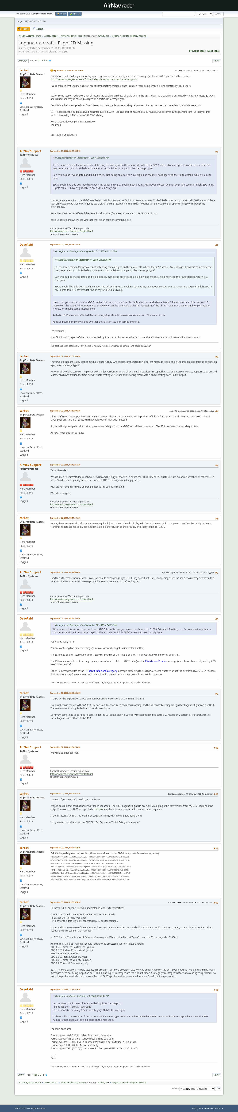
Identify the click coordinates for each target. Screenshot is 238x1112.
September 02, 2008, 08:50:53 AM (65, 693)
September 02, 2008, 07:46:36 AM (65, 464)
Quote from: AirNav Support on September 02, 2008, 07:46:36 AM (86, 625)
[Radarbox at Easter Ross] (21, 102)
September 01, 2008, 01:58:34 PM (68, 70)
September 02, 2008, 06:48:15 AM (65, 244)
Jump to (174, 1088)
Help (194, 1108)
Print (217, 60)
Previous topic (197, 50)
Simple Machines (38, 1108)
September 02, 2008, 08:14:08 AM (65, 572)
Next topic (213, 50)
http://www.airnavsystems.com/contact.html (71, 231)
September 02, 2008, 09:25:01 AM (65, 793)
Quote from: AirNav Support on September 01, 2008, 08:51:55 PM (86, 251)
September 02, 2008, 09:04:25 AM (65, 747)
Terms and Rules (205, 1108)
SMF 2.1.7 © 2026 (22, 1108)
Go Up (21, 1074)
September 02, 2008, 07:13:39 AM (65, 410)
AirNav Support (30, 151)
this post (99, 809)
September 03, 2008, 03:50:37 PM (65, 902)
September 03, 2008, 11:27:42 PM (65, 989)
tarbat (24, 70)
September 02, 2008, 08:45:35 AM (65, 618)
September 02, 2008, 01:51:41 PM (65, 847)
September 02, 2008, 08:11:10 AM (65, 518)
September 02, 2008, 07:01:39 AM (65, 356)
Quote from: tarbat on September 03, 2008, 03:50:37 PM (82, 996)
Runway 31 (103, 35)
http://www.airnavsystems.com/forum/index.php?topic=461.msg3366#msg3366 (94, 79)
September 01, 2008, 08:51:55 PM (65, 151)
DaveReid (26, 245)
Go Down (23, 60)
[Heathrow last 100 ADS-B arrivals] (21, 272)
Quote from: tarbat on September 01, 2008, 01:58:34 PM (82, 157)
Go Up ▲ (219, 1108)
